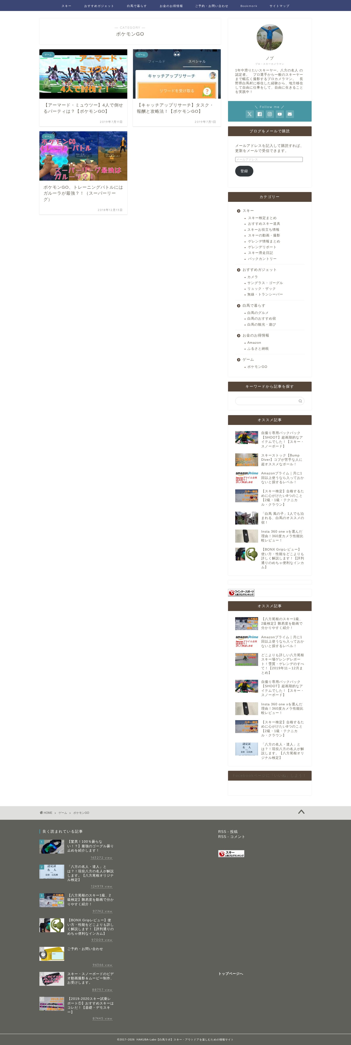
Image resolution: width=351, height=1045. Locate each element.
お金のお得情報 (171, 6)
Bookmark (249, 6)
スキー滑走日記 (260, 253)
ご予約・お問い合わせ (212, 6)
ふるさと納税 (258, 348)
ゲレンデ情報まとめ (264, 241)
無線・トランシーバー (265, 294)
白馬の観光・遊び (261, 324)
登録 (244, 171)
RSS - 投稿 (228, 832)
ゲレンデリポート (262, 247)
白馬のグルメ (258, 313)
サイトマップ (280, 6)
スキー (67, 6)
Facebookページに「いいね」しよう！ (270, 775)
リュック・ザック (261, 288)
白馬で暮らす (137, 6)
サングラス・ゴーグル (265, 283)
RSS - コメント (231, 837)
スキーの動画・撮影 (264, 235)
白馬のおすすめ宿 (261, 318)
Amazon (254, 342)
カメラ (252, 277)
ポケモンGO (257, 367)
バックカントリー (262, 259)
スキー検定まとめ (262, 218)
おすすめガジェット (99, 6)
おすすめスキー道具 (264, 223)
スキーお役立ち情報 (263, 229)
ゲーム (248, 359)
